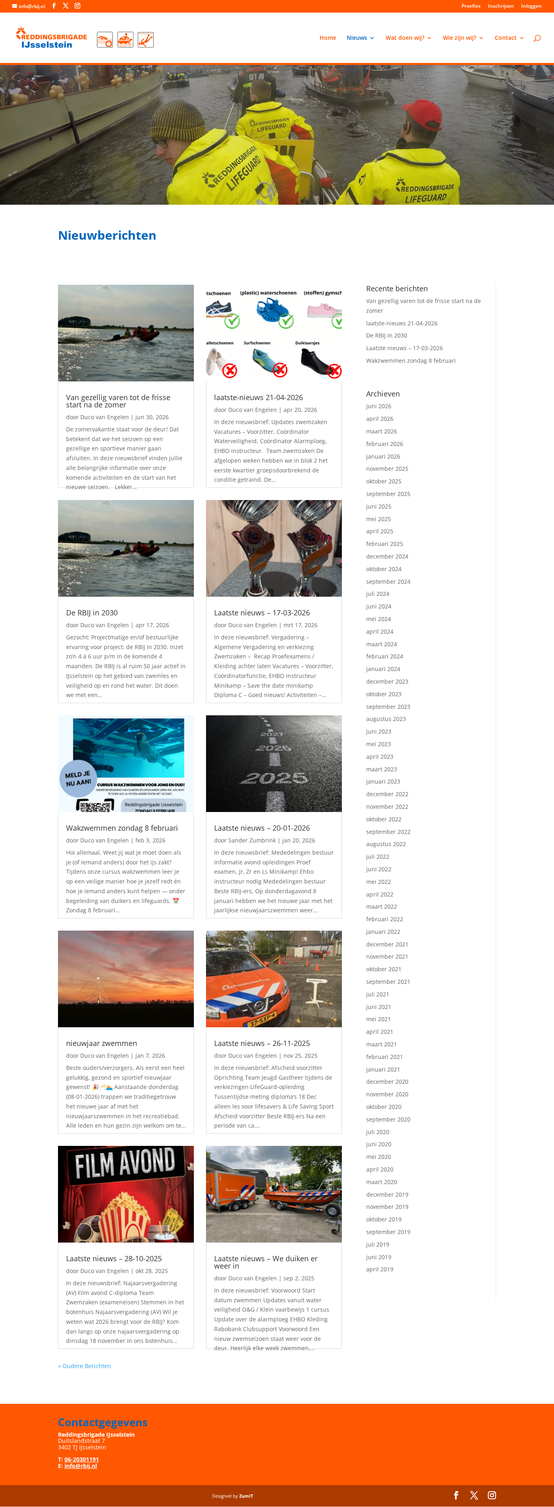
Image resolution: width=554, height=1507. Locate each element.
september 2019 (388, 1232)
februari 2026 (384, 444)
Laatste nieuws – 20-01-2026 (262, 828)
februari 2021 (384, 1057)
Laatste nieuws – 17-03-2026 (262, 612)
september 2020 (388, 1119)
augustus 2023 (386, 719)
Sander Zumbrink (252, 840)
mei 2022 (378, 882)
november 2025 (387, 468)
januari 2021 (383, 1069)
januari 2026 (383, 456)
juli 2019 (377, 1244)
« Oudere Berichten (84, 1366)
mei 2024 (378, 619)
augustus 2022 (386, 844)
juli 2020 (377, 1132)
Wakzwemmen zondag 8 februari (122, 828)
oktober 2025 (384, 481)
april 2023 (379, 756)
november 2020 (387, 1094)
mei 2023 (378, 744)
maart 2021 (381, 1044)
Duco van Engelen (104, 417)
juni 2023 (378, 731)
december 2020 (387, 1081)
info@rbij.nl (80, 1466)
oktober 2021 (384, 969)
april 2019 (379, 1269)
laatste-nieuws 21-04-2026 (258, 397)
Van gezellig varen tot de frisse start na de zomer (118, 400)
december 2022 (387, 794)
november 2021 (387, 956)
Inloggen (531, 6)
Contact (506, 38)
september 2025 (388, 494)
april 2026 (379, 418)
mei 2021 (378, 1019)
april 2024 (379, 631)
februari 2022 (384, 919)
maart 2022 (381, 906)
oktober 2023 (384, 694)
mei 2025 (378, 519)
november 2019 (387, 1206)
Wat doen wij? (405, 38)
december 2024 (387, 556)
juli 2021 (377, 994)
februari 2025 (384, 544)
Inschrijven (501, 6)
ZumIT (246, 1496)
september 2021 (388, 981)
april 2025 (379, 531)
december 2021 (387, 944)
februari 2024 (384, 656)
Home (328, 38)
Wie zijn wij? (459, 38)
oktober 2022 (384, 819)
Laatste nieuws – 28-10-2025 (114, 1258)
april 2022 (379, 894)
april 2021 (379, 1031)
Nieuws (357, 38)
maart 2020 (381, 1182)
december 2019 (387, 1194)
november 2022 (387, 806)
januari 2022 (383, 931)
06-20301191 (81, 1459)
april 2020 (379, 1169)
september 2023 (388, 706)
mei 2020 (378, 1157)
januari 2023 (383, 781)
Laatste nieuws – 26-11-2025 (262, 1043)
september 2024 (388, 581)
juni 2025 (378, 506)
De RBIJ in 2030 (92, 612)
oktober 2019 (384, 1219)
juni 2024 (378, 606)
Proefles (471, 6)
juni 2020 (378, 1144)
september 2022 (388, 832)
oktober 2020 (384, 1107)
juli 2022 (377, 856)
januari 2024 (383, 669)
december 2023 (387, 681)
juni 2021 (378, 1007)
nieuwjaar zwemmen (101, 1043)
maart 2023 (381, 769)
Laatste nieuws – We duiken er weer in (266, 1262)
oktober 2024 (384, 569)
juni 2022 (378, 869)
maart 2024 (381, 644)
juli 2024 (377, 594)
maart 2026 (381, 431)
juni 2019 (378, 1257)
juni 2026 (378, 406)
